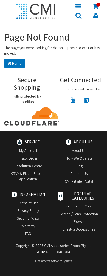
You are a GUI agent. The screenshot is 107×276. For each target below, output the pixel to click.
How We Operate (79, 158)
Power (79, 221)
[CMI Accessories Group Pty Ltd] (35, 10)
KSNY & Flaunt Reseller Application (28, 176)
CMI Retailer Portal (79, 181)
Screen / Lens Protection (79, 213)
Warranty (28, 225)
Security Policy (28, 218)
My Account (28, 150)
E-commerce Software (48, 261)
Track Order (28, 158)
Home (16, 63)
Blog (79, 165)
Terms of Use (28, 202)
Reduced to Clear (79, 206)
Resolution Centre (28, 165)
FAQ (28, 233)
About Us (79, 150)
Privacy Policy (28, 210)
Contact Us (79, 173)
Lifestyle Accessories (79, 229)
